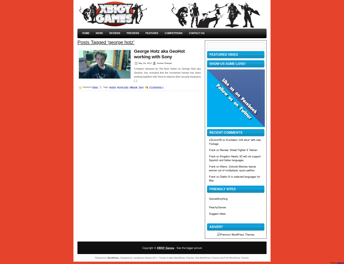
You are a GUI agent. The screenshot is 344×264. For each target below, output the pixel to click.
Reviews (114, 33)
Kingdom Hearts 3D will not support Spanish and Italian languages (235, 158)
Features (152, 33)
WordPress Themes (184, 257)
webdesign (340, 263)
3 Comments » (156, 87)
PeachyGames (217, 207)
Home (85, 33)
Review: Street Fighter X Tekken (238, 150)
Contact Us (196, 33)
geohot (112, 87)
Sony (141, 87)
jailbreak (134, 87)
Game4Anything (218, 199)
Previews (133, 33)
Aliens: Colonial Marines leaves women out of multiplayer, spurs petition (232, 168)
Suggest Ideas (217, 213)
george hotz (122, 87)
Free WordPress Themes (236, 257)
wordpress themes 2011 (145, 257)
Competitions (174, 33)
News (99, 33)
